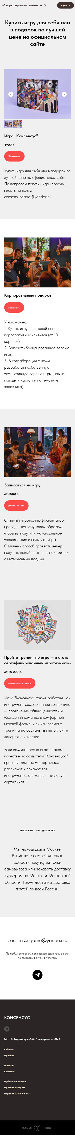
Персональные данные (17, 1093)
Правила (9, 1055)
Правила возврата (14, 1087)
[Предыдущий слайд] (10, 94)
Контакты (9, 1071)
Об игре (9, 1049)
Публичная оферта (15, 1081)
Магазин (9, 1065)
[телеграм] (37, 975)
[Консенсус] (6, 1029)
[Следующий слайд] (64, 94)
